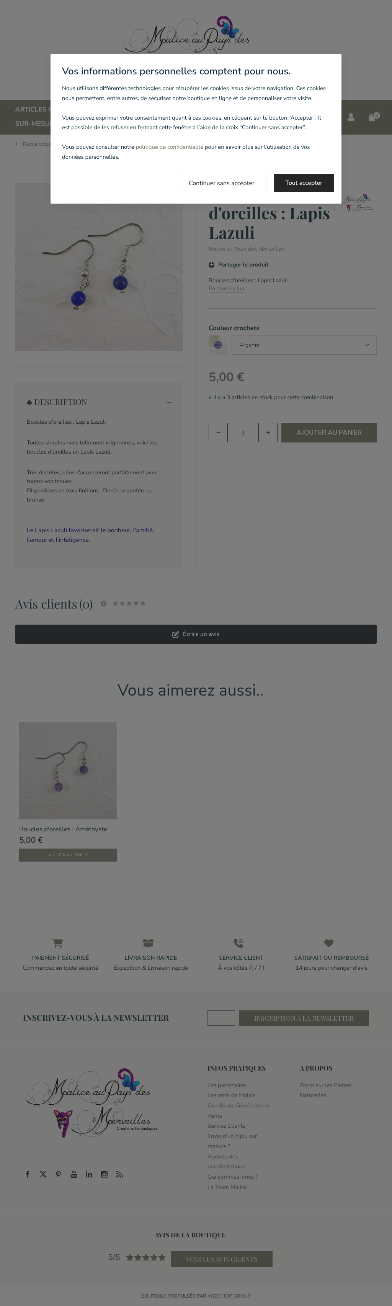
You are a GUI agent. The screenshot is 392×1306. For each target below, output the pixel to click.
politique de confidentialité (169, 147)
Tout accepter (304, 183)
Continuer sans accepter (222, 183)
